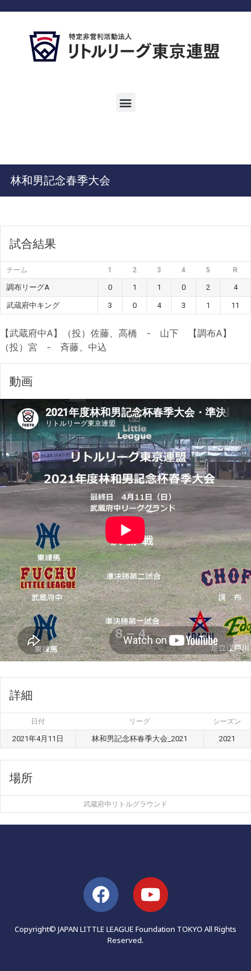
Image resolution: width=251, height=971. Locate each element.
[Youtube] (150, 894)
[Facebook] (100, 894)
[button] (125, 102)
